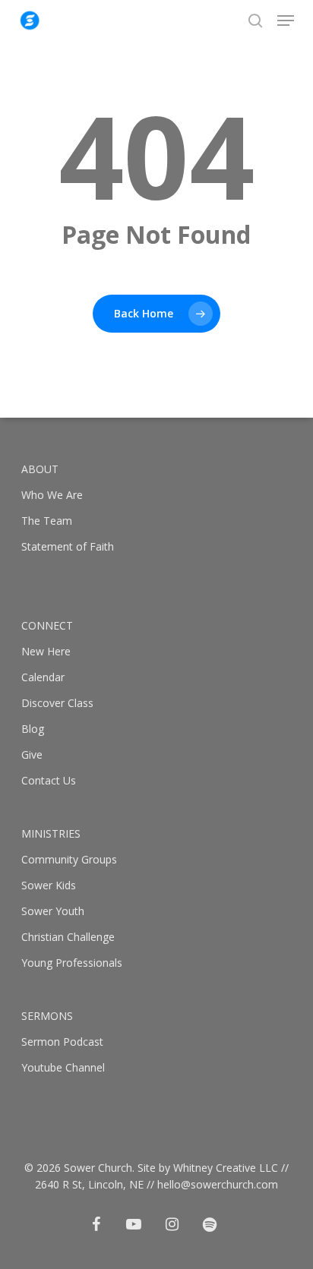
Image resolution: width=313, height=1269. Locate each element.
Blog (32, 728)
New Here (46, 651)
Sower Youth (52, 911)
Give (32, 754)
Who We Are (52, 495)
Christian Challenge (68, 937)
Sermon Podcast (62, 1041)
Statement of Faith (67, 546)
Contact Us (48, 780)
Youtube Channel (63, 1067)
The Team (46, 520)
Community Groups (69, 859)
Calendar (43, 677)
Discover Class (57, 703)
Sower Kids (48, 885)
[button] (285, 20)
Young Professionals (71, 962)
